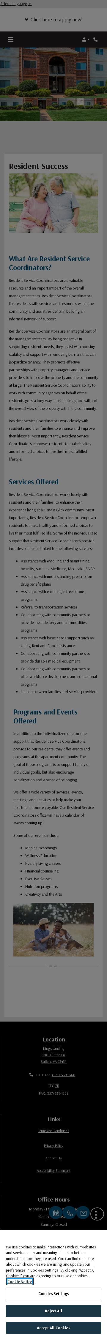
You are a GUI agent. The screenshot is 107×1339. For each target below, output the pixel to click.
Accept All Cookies (53, 1327)
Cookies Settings (53, 1293)
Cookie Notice (19, 1281)
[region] (53, 1284)
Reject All (53, 1310)
